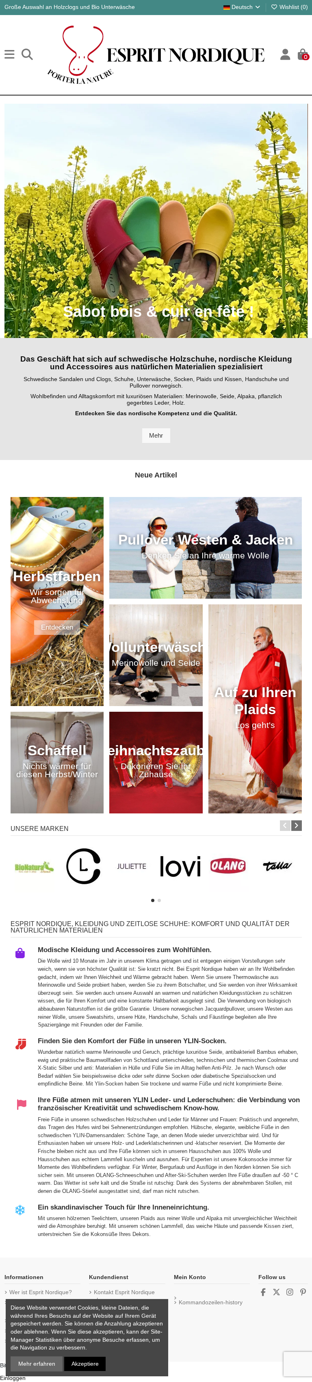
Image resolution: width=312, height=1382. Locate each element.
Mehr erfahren (36, 1363)
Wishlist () (293, 7)
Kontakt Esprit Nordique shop (124, 1296)
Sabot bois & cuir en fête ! (158, 313)
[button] (152, 900)
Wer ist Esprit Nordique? (40, 1292)
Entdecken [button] (57, 627)
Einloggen (13, 1378)
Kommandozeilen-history (211, 1302)
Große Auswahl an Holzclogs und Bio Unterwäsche (69, 7)
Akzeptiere (85, 1363)
